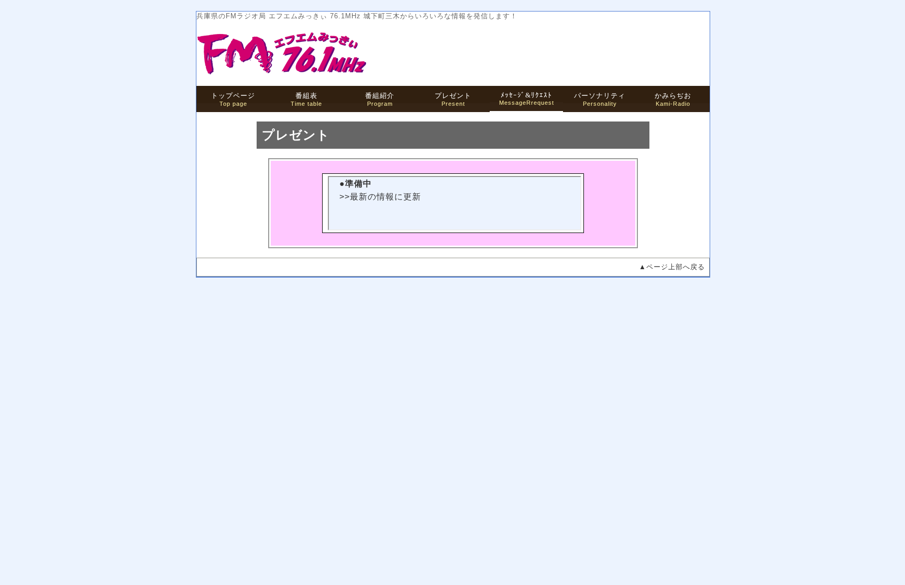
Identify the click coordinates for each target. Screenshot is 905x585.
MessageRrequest (526, 98)
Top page (233, 99)
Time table (306, 99)
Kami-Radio (673, 99)
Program (379, 99)
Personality (599, 99)
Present (453, 99)
